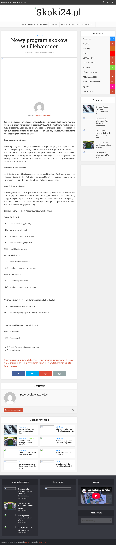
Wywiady (54, 24)
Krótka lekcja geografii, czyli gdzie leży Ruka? (64, 442)
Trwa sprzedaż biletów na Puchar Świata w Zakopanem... (103, 122)
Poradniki (41, 24)
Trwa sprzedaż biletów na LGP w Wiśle (103, 155)
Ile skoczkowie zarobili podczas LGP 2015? (27, 453)
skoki (68, 363)
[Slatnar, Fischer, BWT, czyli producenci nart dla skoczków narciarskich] (89, 109)
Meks (27, 542)
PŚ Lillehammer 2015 (14, 363)
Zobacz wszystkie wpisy (13, 410)
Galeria (64, 24)
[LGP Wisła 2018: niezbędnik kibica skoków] (89, 145)
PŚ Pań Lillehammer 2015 (35, 363)
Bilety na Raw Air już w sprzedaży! (25, 529)
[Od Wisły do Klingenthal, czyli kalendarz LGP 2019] (89, 133)
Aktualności (27, 24)
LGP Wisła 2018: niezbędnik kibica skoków (25, 443)
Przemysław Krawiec (46, 53)
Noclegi (15, 2)
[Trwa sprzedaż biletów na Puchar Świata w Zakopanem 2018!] (89, 121)
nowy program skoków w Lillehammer (21, 360)
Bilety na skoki (6, 2)
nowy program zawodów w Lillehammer (57, 360)
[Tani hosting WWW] (58, 490)
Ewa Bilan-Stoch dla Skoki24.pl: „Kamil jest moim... (64, 466)
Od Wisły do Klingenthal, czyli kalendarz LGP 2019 (65, 430)
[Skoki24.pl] (58, 11)
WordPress (42, 542)
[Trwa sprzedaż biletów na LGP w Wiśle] (89, 155)
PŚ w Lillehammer (56, 363)
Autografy (22, 2)
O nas (84, 24)
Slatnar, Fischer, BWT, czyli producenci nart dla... (26, 431)
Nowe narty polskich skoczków (63, 453)
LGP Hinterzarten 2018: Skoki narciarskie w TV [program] (27, 466)
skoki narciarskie (12, 366)
